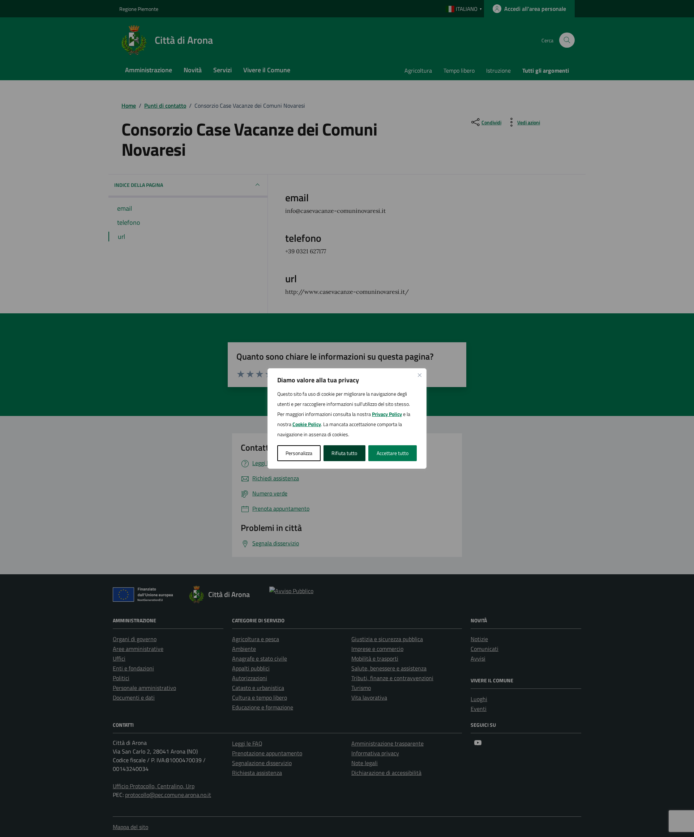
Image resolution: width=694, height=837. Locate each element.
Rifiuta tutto (344, 453)
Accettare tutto (392, 453)
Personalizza (299, 453)
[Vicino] (419, 375)
